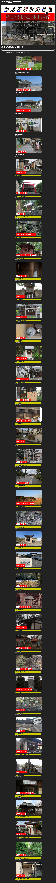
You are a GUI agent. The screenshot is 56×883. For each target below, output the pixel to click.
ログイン (10, 1)
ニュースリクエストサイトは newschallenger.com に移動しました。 (18, 52)
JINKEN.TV (4, 1)
